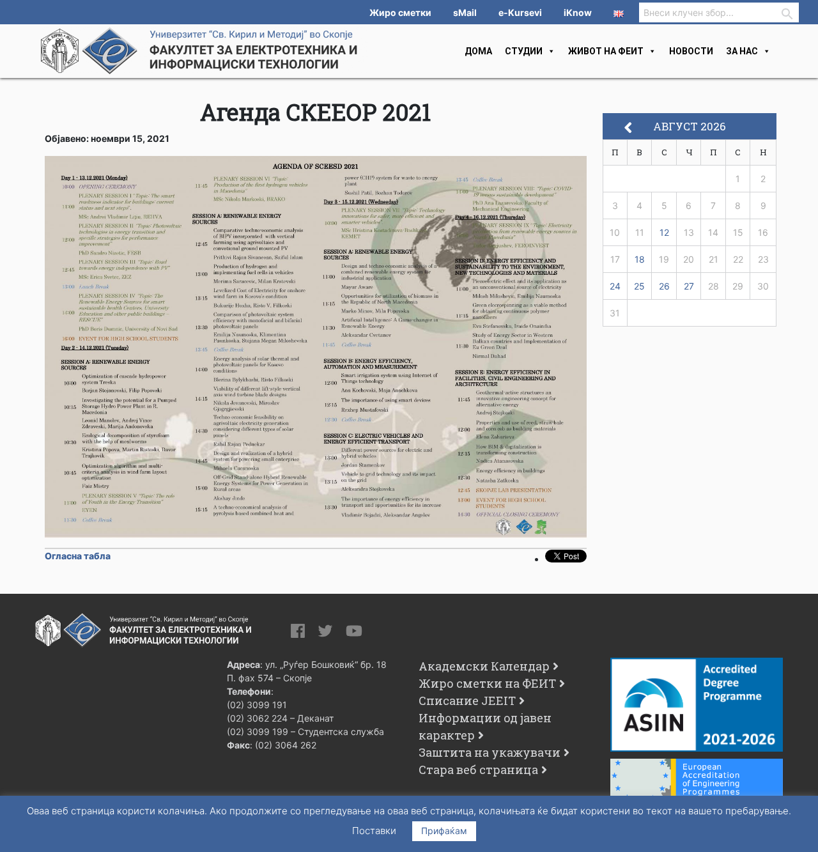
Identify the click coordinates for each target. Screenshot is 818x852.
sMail (465, 12)
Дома (478, 51)
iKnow (578, 12)
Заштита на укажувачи (489, 752)
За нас (742, 51)
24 (615, 286)
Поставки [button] (374, 831)
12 (664, 232)
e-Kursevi (520, 12)
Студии (524, 51)
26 (664, 286)
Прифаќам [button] (444, 830)
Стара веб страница (478, 769)
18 (640, 259)
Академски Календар (484, 666)
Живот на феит (606, 51)
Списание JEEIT (467, 700)
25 (639, 286)
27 (689, 286)
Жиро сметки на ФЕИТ (487, 683)
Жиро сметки (400, 12)
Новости (691, 51)
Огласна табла (78, 555)
